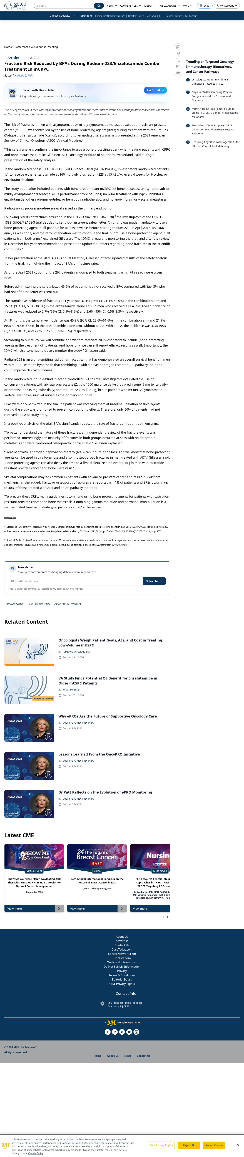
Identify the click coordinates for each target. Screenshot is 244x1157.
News (127, 1055)
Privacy (122, 971)
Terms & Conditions (122, 975)
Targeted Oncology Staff (77, 651)
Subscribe (152, 581)
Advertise (122, 941)
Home (8, 47)
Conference (21, 47)
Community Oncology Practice (110, 15)
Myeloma (151, 15)
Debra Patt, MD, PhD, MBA (78, 722)
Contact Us (122, 945)
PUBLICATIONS (167, 5)
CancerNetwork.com (122, 954)
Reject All (189, 1145)
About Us (122, 937)
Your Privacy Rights (122, 984)
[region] (122, 1145)
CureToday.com (122, 949)
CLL (161, 15)
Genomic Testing (174, 15)
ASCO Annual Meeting (67, 603)
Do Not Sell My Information (122, 967)
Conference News (39, 603)
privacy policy (76, 588)
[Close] (238, 1145)
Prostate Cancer (15, 603)
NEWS (110, 5)
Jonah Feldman (71, 689)
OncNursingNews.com (122, 962)
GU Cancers (191, 15)
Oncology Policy (136, 15)
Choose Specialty (60, 15)
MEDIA (148, 5)
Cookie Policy (35, 1153)
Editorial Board (122, 979)
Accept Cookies (214, 1145)
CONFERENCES (129, 5)
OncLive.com (122, 958)
